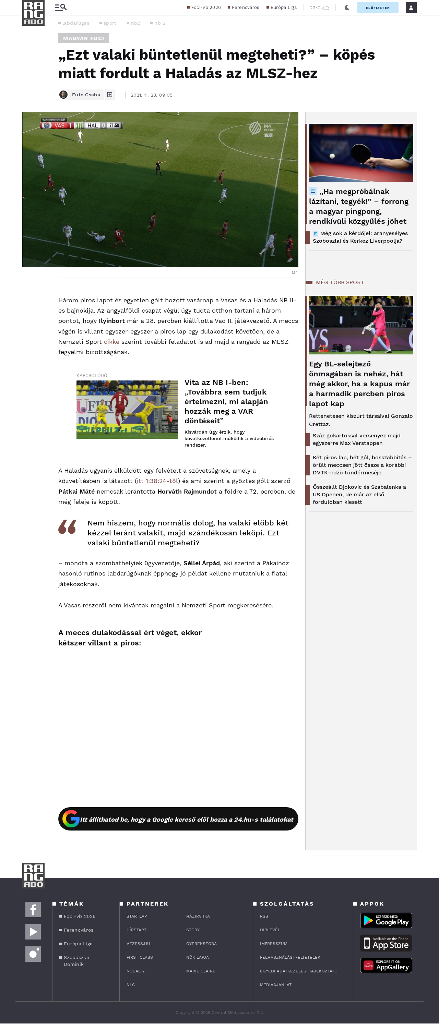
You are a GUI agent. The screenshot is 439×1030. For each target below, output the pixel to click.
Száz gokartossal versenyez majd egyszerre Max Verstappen (357, 439)
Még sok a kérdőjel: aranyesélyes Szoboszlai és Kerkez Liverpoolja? (360, 237)
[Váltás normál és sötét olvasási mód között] (347, 7)
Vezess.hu (138, 943)
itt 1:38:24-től (157, 480)
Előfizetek (378, 8)
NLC (131, 984)
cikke (111, 341)
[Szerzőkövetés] (110, 94)
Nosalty (136, 971)
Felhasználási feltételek (290, 957)
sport (110, 23)
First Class (140, 957)
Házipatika (198, 916)
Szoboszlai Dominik (76, 961)
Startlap (137, 916)
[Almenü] (60, 7)
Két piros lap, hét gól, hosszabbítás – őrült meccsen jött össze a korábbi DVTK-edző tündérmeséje (362, 465)
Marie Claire (200, 971)
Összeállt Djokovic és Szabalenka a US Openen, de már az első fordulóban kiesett (359, 494)
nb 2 (159, 23)
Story (193, 930)
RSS (264, 916)
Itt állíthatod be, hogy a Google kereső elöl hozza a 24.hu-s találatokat (186, 819)
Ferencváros (245, 7)
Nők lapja (197, 957)
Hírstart (136, 930)
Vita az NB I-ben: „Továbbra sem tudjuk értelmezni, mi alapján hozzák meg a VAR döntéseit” (226, 401)
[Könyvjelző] (29, 334)
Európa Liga (284, 7)
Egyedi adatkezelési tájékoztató (298, 971)
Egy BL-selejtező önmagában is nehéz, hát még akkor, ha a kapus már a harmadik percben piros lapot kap (359, 384)
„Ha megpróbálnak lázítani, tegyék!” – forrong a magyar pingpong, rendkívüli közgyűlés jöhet (358, 206)
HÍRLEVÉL (270, 930)
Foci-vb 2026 (206, 7)
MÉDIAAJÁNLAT (276, 984)
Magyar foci (83, 38)
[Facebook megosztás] (29, 295)
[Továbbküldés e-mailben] (29, 314)
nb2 (135, 23)
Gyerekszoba (201, 943)
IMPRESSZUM (273, 943)
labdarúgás (75, 23)
